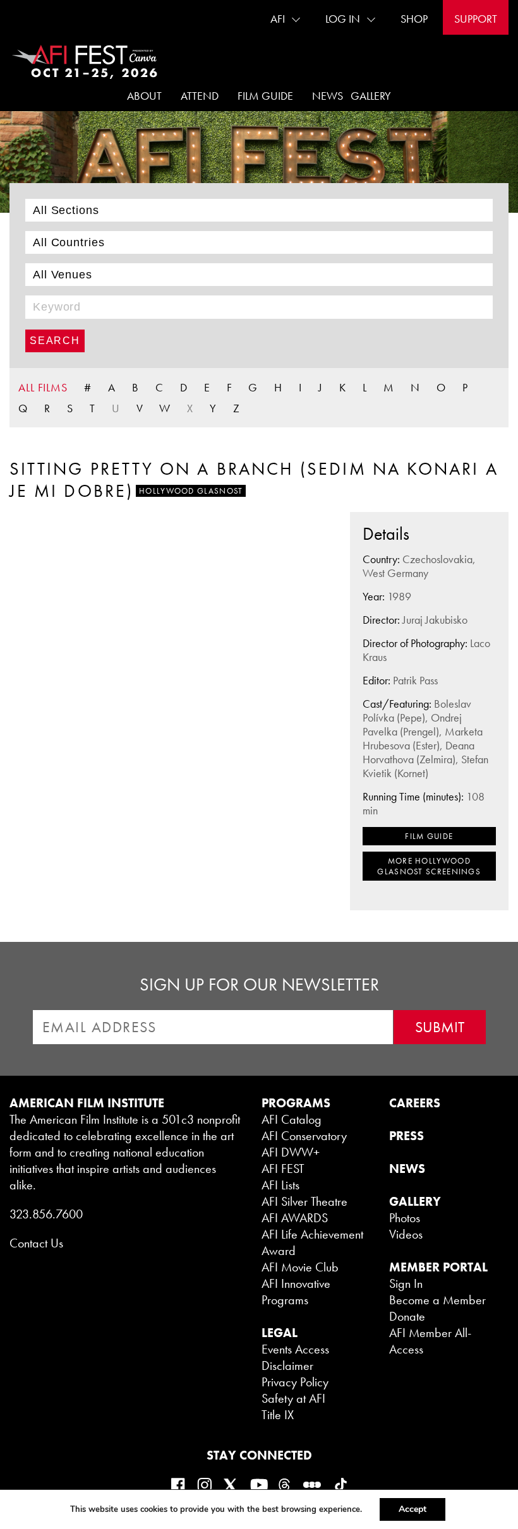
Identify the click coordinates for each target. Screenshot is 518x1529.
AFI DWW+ (291, 1152)
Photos (404, 1218)
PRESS (406, 1135)
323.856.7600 (46, 1214)
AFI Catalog (292, 1119)
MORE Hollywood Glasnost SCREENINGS (429, 866)
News (327, 95)
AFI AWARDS (295, 1218)
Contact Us (36, 1243)
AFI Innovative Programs (296, 1291)
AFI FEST (283, 1168)
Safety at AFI (293, 1398)
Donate (407, 1316)
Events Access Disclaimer (295, 1357)
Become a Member (437, 1300)
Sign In (406, 1283)
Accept (412, 1509)
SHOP (414, 18)
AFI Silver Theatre (304, 1201)
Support (475, 18)
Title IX (278, 1415)
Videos (406, 1234)
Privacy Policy (295, 1382)
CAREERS (414, 1103)
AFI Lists (280, 1185)
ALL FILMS (43, 387)
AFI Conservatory (304, 1135)
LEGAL (280, 1332)
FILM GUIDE (429, 836)
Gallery (371, 95)
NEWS (407, 1168)
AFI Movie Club (300, 1267)
